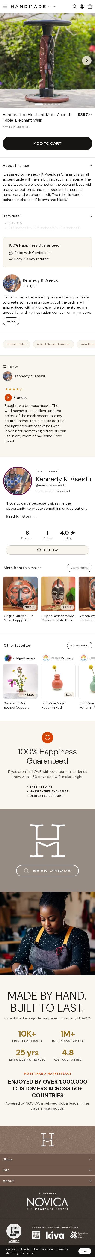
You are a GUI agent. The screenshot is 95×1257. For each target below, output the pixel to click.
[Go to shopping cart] (90, 6)
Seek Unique (52, 871)
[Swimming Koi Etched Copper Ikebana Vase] (20, 681)
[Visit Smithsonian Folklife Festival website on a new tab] (36, 1235)
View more (79, 645)
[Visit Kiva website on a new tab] (55, 1235)
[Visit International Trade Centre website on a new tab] (79, 1235)
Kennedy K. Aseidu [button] (41, 280)
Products (27, 538)
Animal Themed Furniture (53, 344)
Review (47, 538)
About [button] (8, 1180)
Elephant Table (16, 344)
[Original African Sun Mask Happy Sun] (20, 594)
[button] (4, 6)
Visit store (79, 567)
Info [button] (6, 1170)
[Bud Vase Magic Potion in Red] (58, 681)
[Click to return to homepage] (34, 6)
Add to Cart (47, 143)
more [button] (11, 321)
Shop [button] (7, 1159)
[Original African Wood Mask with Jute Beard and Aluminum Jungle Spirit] (58, 594)
